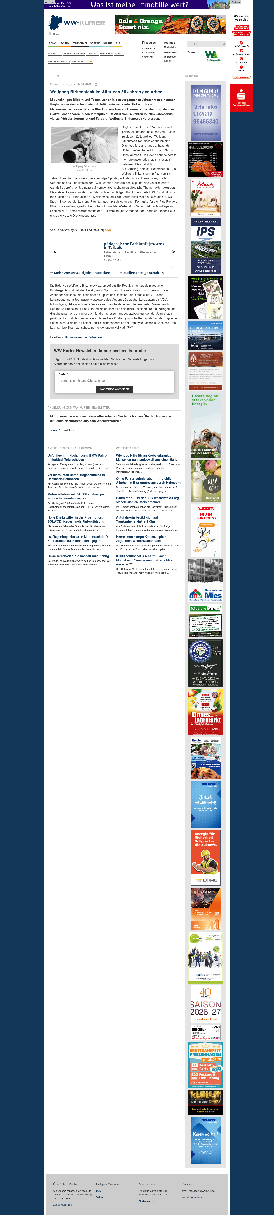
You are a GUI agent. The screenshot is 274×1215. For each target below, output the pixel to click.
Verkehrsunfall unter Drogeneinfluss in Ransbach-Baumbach (76, 476)
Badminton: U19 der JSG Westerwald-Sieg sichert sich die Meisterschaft (147, 500)
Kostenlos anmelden (114, 389)
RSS (98, 1190)
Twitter (100, 1197)
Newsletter (147, 56)
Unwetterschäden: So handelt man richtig (78, 556)
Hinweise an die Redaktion (83, 337)
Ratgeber (92, 53)
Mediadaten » (146, 1201)
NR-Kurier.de (149, 52)
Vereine (95, 43)
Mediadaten (170, 47)
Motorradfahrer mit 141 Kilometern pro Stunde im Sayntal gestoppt (76, 496)
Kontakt (168, 60)
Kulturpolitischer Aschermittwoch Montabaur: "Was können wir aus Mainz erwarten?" (145, 560)
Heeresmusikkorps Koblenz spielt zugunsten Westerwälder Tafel (141, 538)
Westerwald (59, 61)
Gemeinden (106, 53)
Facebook (151, 43)
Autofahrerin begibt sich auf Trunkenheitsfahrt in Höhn (137, 519)
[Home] (50, 33)
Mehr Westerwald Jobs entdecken (82, 272)
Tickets (191, 52)
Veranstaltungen (74, 53)
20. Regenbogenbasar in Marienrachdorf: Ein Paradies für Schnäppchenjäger (78, 538)
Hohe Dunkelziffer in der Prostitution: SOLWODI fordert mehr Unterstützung (76, 519)
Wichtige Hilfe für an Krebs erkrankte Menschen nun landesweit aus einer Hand (146, 457)
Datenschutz (170, 52)
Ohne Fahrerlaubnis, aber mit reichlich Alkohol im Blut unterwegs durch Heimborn (148, 480)
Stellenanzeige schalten (143, 272)
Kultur (108, 43)
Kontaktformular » (192, 1197)
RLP (118, 43)
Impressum (170, 56)
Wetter (119, 53)
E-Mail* (63, 374)
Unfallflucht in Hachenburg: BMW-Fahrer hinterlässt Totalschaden (78, 457)
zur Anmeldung (64, 430)
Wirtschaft (80, 43)
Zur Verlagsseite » (63, 1204)
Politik (65, 43)
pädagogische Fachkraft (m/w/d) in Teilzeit (134, 245)
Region (53, 43)
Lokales (53, 53)
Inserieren (169, 43)
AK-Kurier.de (148, 48)
